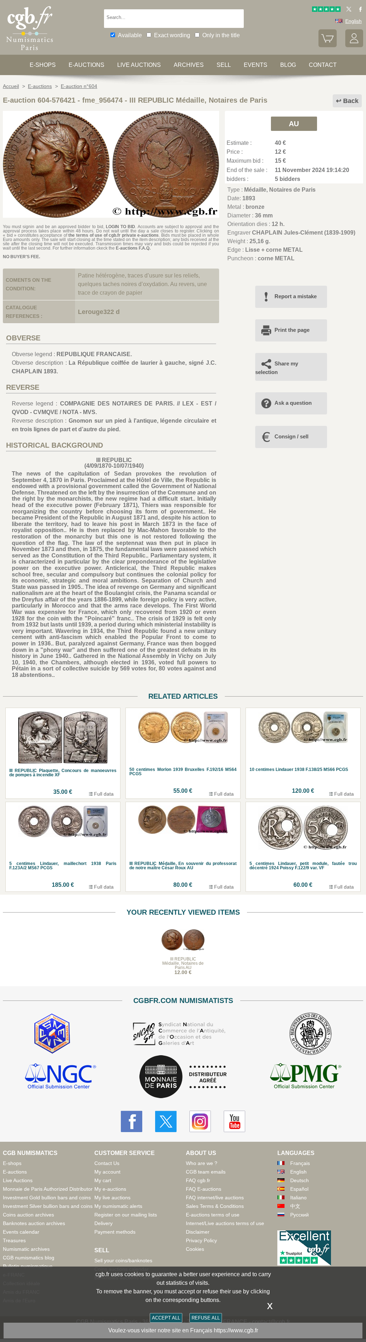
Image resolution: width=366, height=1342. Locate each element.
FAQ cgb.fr (198, 1180)
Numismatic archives (26, 1249)
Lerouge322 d (99, 311)
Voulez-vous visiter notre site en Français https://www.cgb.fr (183, 1330)
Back (350, 100)
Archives (189, 65)
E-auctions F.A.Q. (133, 248)
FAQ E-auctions (203, 1189)
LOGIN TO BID (120, 226)
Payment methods (114, 1232)
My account (107, 1172)
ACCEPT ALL (166, 1318)
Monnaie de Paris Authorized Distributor (48, 1189)
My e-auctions (110, 1189)
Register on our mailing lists (125, 1215)
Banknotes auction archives (34, 1223)
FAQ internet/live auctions (215, 1197)
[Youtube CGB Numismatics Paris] (234, 1121)
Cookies (195, 1249)
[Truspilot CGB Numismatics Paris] (326, 10)
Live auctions (139, 65)
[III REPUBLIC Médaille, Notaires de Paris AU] (111, 216)
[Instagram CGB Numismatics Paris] (200, 1121)
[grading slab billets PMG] (305, 1077)
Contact (323, 65)
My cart (102, 1180)
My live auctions (112, 1197)
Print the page (292, 330)
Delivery (103, 1223)
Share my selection (276, 367)
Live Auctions (18, 1180)
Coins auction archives (28, 1215)
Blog (288, 65)
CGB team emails (206, 1172)
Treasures (14, 1240)
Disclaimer (197, 1232)
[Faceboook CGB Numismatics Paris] (131, 1121)
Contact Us (106, 1163)
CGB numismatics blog (28, 1257)
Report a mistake (295, 296)
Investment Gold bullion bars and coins (47, 1197)
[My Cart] (327, 45)
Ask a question (293, 403)
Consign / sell (291, 436)
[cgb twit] (347, 10)
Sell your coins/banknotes (123, 1260)
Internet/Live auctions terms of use (225, 1223)
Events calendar (21, 1232)
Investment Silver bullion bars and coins (48, 1206)
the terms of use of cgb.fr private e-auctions (113, 235)
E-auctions (86, 65)
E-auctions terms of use (212, 1215)
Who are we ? (201, 1163)
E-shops (43, 65)
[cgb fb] (358, 10)
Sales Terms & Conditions (215, 1206)
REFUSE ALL (206, 1318)
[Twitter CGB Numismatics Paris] (166, 1121)
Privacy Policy (201, 1240)
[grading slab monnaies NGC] (60, 1077)
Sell (224, 65)
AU (294, 123)
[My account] (354, 45)
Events (255, 65)
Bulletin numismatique (28, 1266)
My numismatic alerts (118, 1206)
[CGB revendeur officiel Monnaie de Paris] (183, 1077)
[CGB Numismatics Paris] (29, 52)
